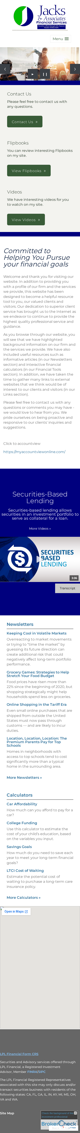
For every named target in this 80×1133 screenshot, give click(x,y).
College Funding (22, 823)
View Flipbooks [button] (27, 171)
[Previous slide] (5, 69)
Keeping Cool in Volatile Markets (36, 633)
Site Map (7, 1113)
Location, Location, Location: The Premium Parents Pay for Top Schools (37, 742)
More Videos (40, 528)
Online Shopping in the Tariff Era (37, 704)
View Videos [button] (24, 220)
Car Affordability (22, 804)
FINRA (32, 1072)
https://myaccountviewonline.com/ (34, 452)
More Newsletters (24, 777)
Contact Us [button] (22, 122)
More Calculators (24, 897)
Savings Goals (19, 847)
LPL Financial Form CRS (19, 1054)
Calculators (19, 795)
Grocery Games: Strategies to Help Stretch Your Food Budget (38, 674)
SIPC (42, 1072)
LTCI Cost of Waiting (25, 871)
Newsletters (20, 624)
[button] (60, 39)
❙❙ (45, 74)
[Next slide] (75, 69)
